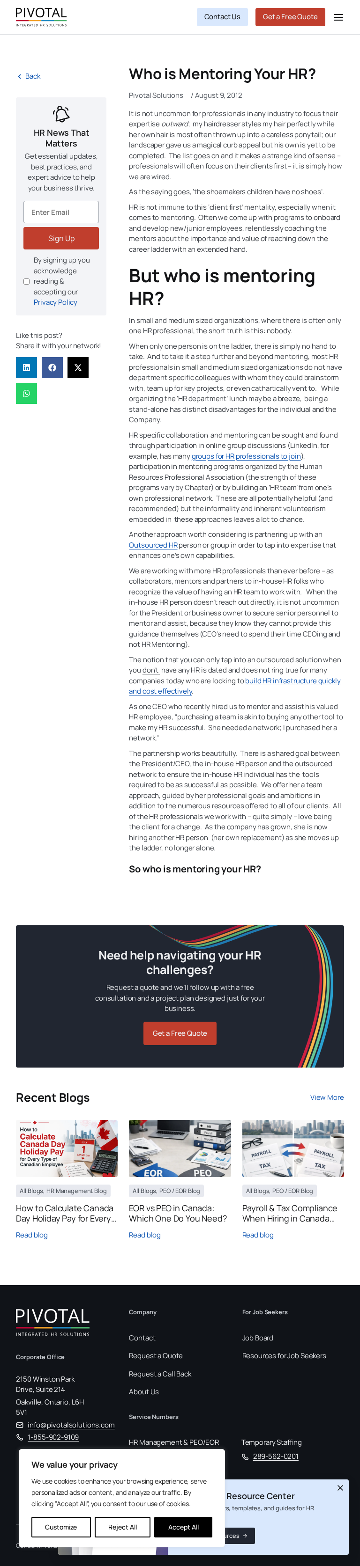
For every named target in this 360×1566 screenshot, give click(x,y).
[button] (26, 367)
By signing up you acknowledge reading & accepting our (62, 281)
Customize (61, 1526)
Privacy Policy (55, 302)
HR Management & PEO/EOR (174, 1442)
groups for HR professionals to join (246, 456)
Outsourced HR (153, 545)
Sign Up (61, 238)
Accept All (183, 1526)
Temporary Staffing (271, 1442)
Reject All (122, 1526)
